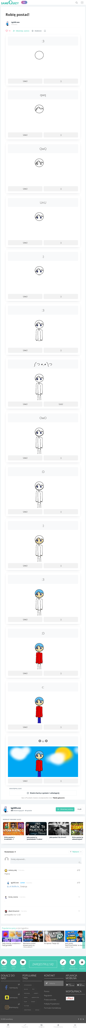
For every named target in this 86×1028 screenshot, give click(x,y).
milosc (26, 989)
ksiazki (33, 1001)
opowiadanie (28, 985)
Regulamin (48, 995)
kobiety (36, 993)
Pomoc (46, 991)
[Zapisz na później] (45, 31)
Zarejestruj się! (43, 964)
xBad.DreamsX (13, 911)
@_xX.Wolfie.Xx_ (13, 886)
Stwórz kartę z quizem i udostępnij (44, 793)
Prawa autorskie (50, 999)
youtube (26, 1006)
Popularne (25, 1026)
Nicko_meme (13, 897)
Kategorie (41, 1026)
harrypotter (35, 997)
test (33, 989)
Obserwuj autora (66, 809)
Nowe (8, 1026)
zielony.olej (12, 870)
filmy (25, 1001)
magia (25, 997)
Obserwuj (22, 31)
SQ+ (24, 2)
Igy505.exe (15, 22)
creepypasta (27, 1010)
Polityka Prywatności (51, 1004)
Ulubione (38, 31)
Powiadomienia (58, 1026)
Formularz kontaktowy (52, 1008)
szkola (37, 1010)
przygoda (27, 993)
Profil (79, 809)
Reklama (52, 983)
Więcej (75, 1026)
